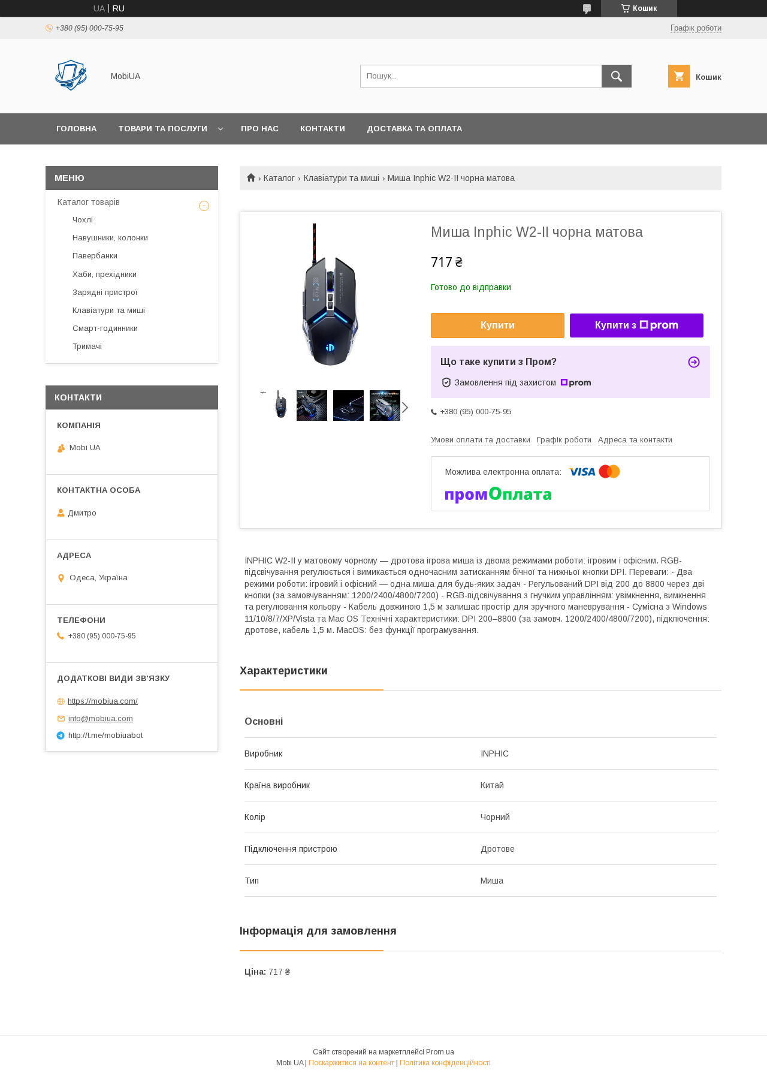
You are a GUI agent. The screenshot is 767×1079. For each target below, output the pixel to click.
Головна (76, 128)
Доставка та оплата (414, 128)
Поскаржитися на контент (351, 1063)
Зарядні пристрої (105, 292)
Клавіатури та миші (341, 178)
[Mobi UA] (71, 98)
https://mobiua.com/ (103, 701)
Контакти (322, 128)
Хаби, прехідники (105, 274)
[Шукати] (617, 76)
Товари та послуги (162, 128)
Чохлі (83, 219)
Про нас (260, 128)
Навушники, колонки (110, 237)
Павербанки (95, 255)
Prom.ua (440, 1052)
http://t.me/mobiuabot (105, 735)
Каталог (279, 178)
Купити (498, 325)
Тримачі (87, 346)
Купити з (615, 325)
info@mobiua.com (100, 718)
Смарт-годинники (105, 328)
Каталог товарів (89, 202)
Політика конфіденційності (445, 1063)
